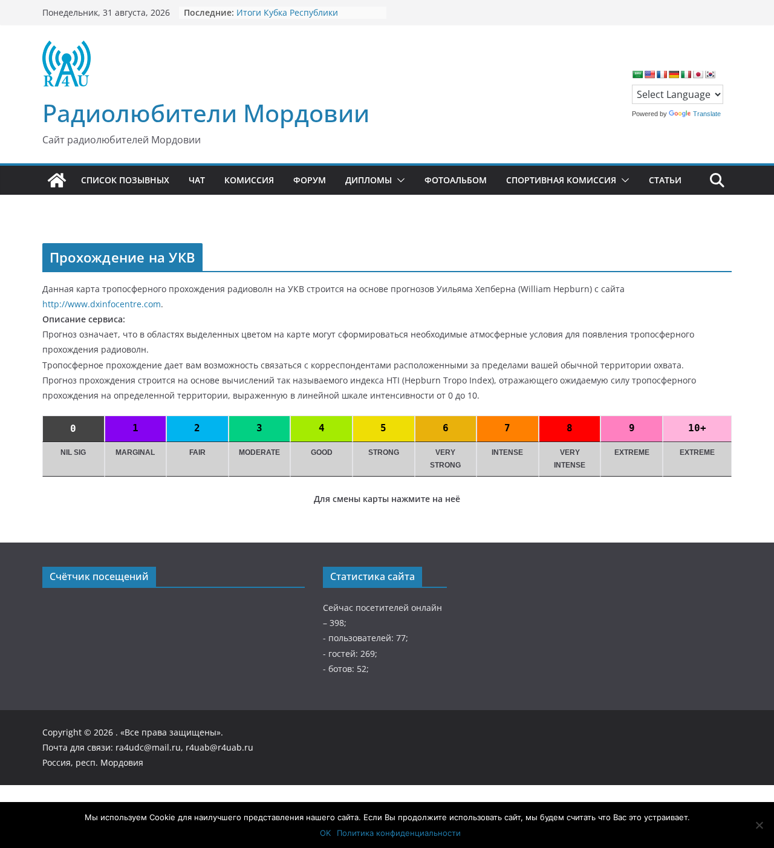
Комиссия (249, 180)
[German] (673, 74)
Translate (707, 113)
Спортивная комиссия (561, 180)
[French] (661, 74)
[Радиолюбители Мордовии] (56, 180)
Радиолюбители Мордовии (205, 112)
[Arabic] (637, 74)
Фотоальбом (455, 180)
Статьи (665, 180)
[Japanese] (697, 74)
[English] (649, 74)
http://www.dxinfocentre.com (101, 304)
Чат (197, 180)
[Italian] (685, 74)
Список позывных (125, 180)
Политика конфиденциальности (399, 833)
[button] (398, 180)
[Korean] (709, 74)
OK (325, 833)
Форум (309, 180)
